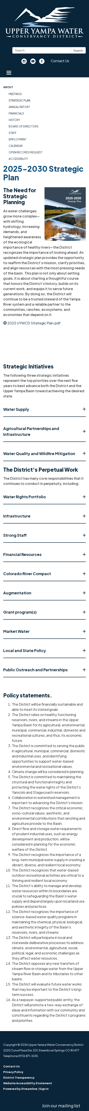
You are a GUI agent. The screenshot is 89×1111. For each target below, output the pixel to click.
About (8, 87)
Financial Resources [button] (22, 554)
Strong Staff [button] (15, 535)
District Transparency (19, 1077)
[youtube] (33, 62)
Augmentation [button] (17, 592)
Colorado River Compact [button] (27, 573)
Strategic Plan (19, 100)
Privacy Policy (13, 1072)
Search (78, 50)
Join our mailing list (61, 1105)
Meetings (15, 94)
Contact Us (60, 61)
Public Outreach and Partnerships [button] (35, 669)
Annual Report (19, 107)
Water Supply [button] (16, 409)
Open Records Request (25, 152)
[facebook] (41, 62)
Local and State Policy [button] (24, 650)
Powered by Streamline (20, 1088)
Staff (12, 133)
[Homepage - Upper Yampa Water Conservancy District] (44, 24)
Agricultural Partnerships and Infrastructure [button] (31, 431)
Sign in (44, 1088)
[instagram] (24, 62)
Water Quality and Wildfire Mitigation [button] (39, 453)
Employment (17, 139)
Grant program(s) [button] (20, 611)
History (14, 120)
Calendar (16, 146)
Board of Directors (23, 126)
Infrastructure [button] (16, 515)
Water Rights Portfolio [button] (24, 496)
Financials (16, 113)
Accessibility (18, 158)
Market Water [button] (16, 631)
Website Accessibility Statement (27, 1083)
